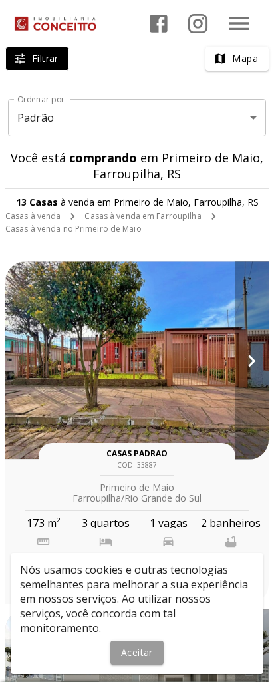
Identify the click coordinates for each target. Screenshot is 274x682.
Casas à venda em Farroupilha (142, 216)
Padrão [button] (35, 117)
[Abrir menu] (238, 23)
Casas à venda (33, 216)
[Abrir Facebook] (158, 23)
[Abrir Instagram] (197, 23)
